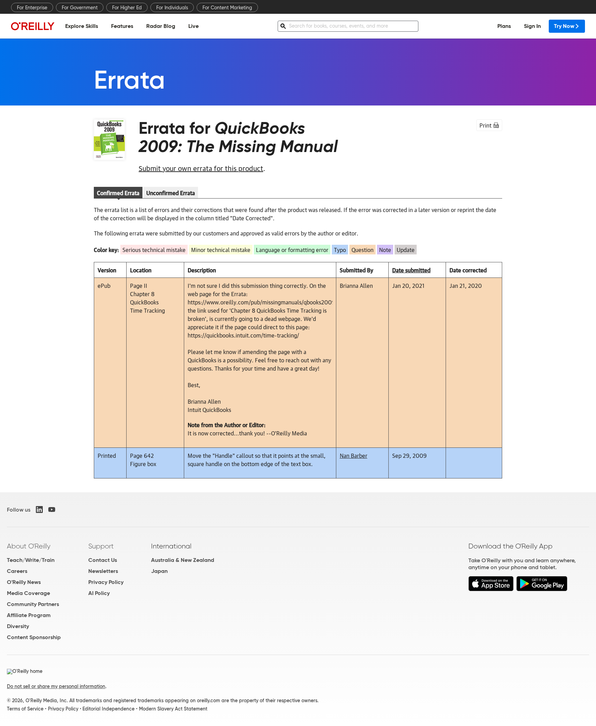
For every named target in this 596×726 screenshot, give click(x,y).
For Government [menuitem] (80, 7)
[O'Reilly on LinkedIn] (39, 509)
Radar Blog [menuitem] (160, 26)
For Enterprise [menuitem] (32, 7)
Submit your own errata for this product (201, 168)
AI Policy (99, 593)
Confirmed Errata (118, 192)
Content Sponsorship (34, 637)
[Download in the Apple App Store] (491, 589)
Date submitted (411, 270)
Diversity (18, 626)
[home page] (32, 26)
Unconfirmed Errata (170, 192)
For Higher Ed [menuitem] (127, 7)
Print (485, 125)
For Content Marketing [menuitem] (227, 7)
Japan (159, 571)
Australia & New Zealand (182, 560)
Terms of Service (25, 709)
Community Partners (33, 604)
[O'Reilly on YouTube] (51, 509)
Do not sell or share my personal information (56, 686)
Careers (17, 571)
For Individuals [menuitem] (172, 7)
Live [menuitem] (193, 26)
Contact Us (102, 560)
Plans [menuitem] (504, 26)
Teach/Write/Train (30, 560)
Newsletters (103, 571)
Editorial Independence (108, 709)
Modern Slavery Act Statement (173, 709)
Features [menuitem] (122, 26)
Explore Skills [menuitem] (81, 26)
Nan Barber (353, 455)
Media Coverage (28, 593)
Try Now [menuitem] (564, 26)
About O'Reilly (28, 546)
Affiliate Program (29, 615)
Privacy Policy (105, 582)
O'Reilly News (24, 582)
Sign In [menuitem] (532, 26)
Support (101, 546)
